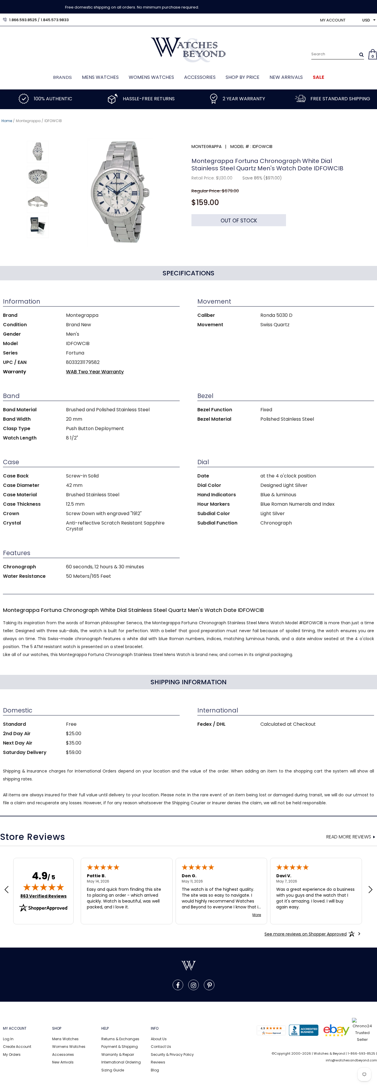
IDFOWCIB (53, 120)
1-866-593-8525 (361, 1053)
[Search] (361, 54)
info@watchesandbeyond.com (351, 1060)
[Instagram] (193, 985)
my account (332, 20)
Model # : (240, 146)
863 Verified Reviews (43, 896)
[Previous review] (6, 890)
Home (6, 120)
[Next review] (370, 890)
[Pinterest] (209, 985)
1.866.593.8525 (23, 20)
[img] (43, 887)
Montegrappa (28, 120)
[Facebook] (178, 985)
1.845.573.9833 (55, 20)
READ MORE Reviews (348, 837)
